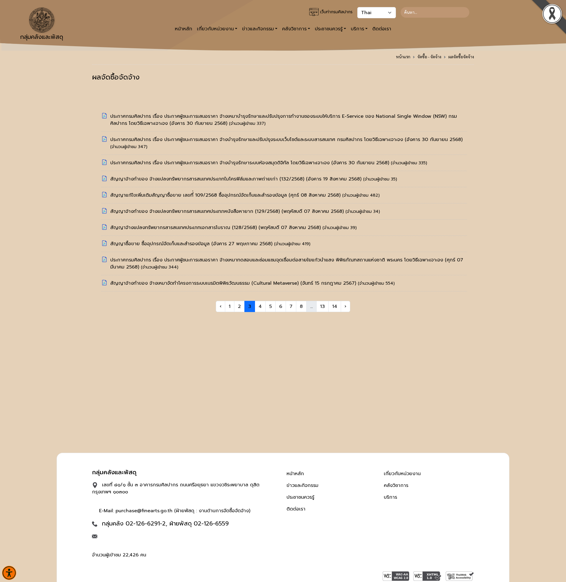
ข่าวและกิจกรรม (302, 485)
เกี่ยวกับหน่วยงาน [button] (215, 28)
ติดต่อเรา (381, 28)
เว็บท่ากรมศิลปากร (336, 12)
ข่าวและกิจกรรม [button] (258, 28)
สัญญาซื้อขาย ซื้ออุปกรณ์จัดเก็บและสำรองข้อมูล (160, 243)
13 (322, 306)
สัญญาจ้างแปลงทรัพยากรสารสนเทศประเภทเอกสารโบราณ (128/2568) (184, 227)
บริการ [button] (357, 28)
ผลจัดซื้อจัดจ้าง (461, 56)
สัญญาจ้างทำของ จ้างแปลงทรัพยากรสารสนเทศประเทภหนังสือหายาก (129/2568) (196, 211)
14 (334, 306)
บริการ (390, 497)
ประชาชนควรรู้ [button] (329, 28)
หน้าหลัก (183, 28)
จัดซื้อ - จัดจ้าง (429, 56)
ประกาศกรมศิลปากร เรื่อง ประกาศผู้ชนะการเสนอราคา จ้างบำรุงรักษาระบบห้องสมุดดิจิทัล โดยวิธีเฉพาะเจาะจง (220, 162)
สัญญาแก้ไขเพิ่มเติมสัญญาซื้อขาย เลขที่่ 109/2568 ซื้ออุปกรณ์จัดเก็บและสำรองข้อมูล (199, 195)
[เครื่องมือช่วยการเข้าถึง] (9, 573)
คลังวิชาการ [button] (294, 28)
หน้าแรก (403, 56)
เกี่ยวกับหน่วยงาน (402, 473)
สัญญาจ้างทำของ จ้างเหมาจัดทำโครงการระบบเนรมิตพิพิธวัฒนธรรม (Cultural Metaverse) (205, 283)
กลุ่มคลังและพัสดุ (41, 36)
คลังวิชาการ (396, 485)
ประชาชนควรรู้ (300, 497)
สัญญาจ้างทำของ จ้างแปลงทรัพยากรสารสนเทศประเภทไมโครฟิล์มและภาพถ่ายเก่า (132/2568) (208, 179)
